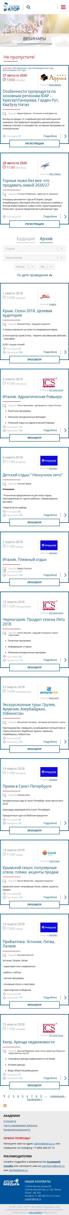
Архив (46, 238)
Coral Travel (54, 861)
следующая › (57, 1096)
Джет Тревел (55, 174)
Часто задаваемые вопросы (21, 1125)
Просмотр (34, 359)
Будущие (26, 238)
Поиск (28, 7)
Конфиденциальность (17, 1129)
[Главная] (11, 7)
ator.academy (36, 1212)
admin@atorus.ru (44, 1143)
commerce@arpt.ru (53, 1166)
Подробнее (50, 136)
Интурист (53, 468)
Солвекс (52, 304)
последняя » (34, 1099)
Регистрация (34, 143)
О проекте (10, 1121)
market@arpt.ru (18, 1170)
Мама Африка (55, 85)
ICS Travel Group (56, 390)
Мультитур (54, 698)
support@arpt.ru (33, 1199)
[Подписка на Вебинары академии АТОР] (5, 1106)
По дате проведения (32, 275)
